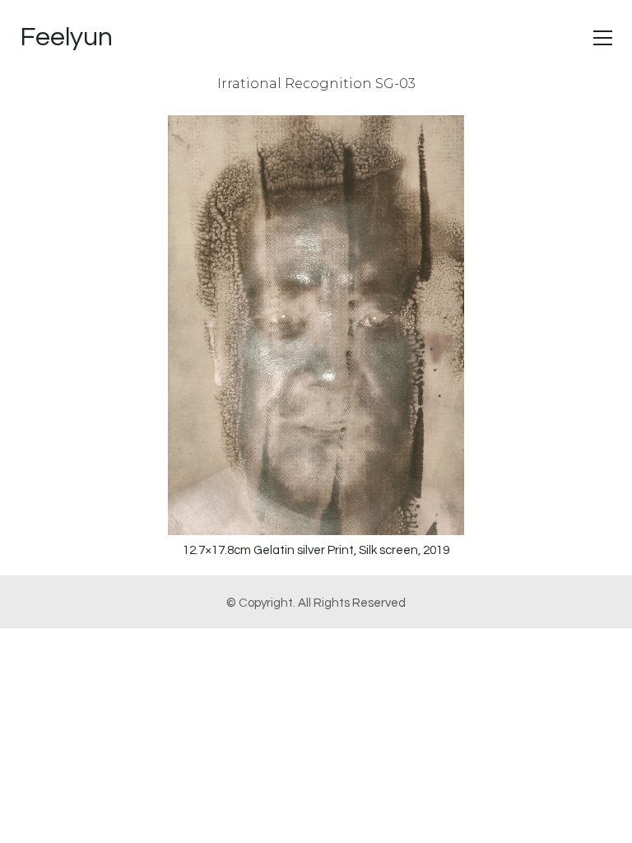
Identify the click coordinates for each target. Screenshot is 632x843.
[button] (602, 37)
